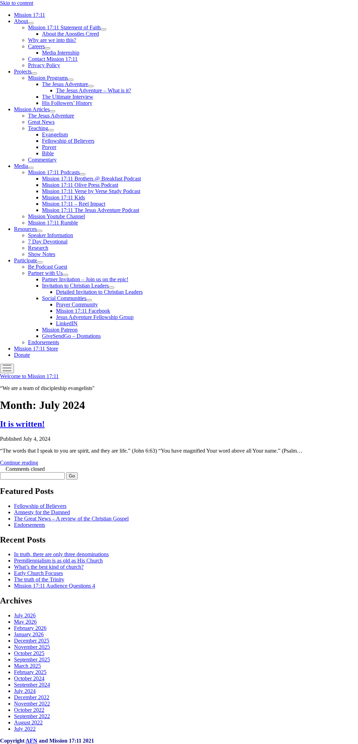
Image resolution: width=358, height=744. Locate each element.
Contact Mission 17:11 (53, 59)
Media (21, 166)
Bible (48, 153)
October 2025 (29, 653)
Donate (22, 355)
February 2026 (30, 628)
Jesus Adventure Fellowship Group (95, 317)
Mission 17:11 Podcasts (54, 172)
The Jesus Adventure (65, 84)
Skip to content (16, 3)
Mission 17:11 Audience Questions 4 (54, 586)
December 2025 (31, 641)
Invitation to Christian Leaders (75, 286)
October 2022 (29, 710)
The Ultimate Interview (67, 97)
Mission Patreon (60, 330)
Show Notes (41, 254)
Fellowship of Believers (68, 141)
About (21, 21)
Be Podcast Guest (47, 267)
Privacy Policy (44, 65)
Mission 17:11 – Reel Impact (73, 204)
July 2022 (25, 729)
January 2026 (29, 634)
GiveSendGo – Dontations (71, 336)
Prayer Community (77, 304)
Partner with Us (45, 273)
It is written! (22, 423)
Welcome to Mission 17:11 (29, 376)
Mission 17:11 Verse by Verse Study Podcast (91, 191)
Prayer (49, 147)
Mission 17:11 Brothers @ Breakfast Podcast (91, 179)
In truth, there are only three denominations (61, 554)
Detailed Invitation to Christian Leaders (99, 292)
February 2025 (30, 672)
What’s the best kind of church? (49, 567)
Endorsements (43, 342)
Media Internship (60, 53)
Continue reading (19, 463)
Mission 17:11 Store (36, 349)
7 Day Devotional (47, 242)
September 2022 (32, 716)
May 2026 (25, 622)
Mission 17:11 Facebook (83, 311)
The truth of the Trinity (39, 579)
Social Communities (64, 298)
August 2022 (28, 722)
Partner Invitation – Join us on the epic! (85, 279)
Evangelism (55, 134)
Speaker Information (50, 235)
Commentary (42, 160)
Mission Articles (32, 109)
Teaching (38, 128)
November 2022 (32, 704)
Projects (22, 72)
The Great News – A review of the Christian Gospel (71, 519)
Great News (41, 122)
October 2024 (29, 678)
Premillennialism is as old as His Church (58, 561)
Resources (25, 229)
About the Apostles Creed (70, 34)
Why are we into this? (52, 40)
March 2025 (27, 666)
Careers (36, 46)
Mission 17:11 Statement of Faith (64, 27)
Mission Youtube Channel (56, 216)
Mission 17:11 (29, 15)
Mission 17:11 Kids (63, 197)
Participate (25, 260)
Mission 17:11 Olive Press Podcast (80, 185)
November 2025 (32, 647)
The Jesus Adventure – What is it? (93, 90)
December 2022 (31, 697)
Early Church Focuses (38, 573)
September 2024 (32, 685)
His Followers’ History (67, 103)
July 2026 (25, 615)
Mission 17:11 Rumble (53, 223)
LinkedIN (67, 323)
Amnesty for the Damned (42, 512)
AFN (31, 741)
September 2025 (32, 659)
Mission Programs (48, 78)
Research (38, 248)
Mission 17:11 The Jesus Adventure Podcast (90, 210)
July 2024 (25, 691)
